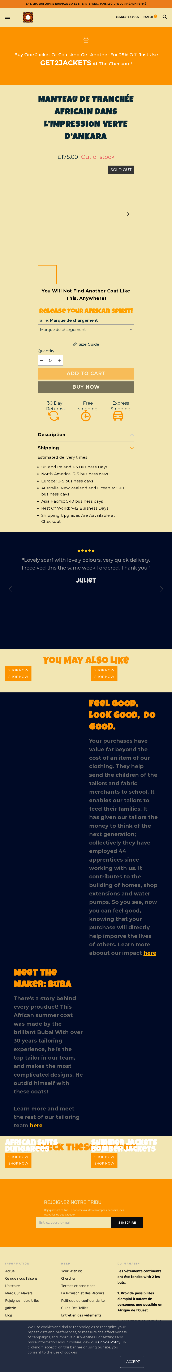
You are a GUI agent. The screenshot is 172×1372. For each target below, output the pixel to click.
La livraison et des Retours (82, 1293)
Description (51, 434)
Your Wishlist (71, 1271)
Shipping (48, 447)
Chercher (68, 1278)
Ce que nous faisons (21, 1278)
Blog (8, 1315)
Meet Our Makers (19, 1293)
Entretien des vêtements (81, 1315)
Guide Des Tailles (74, 1308)
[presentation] (10, 590)
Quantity (46, 350)
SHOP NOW (18, 677)
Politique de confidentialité (83, 1300)
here (149, 953)
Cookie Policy (109, 1342)
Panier (149, 17)
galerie (10, 1308)
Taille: (68, 320)
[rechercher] (165, 17)
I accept (132, 1362)
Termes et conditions (78, 1286)
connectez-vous (127, 17)
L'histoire (12, 1286)
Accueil (10, 1271)
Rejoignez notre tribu (22, 1300)
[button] (128, 214)
